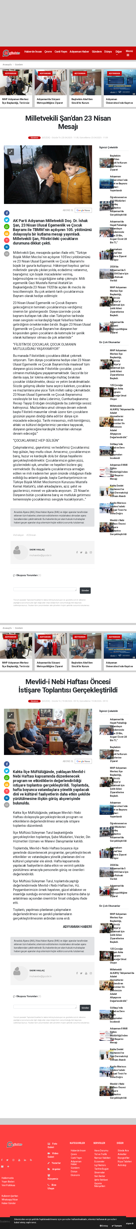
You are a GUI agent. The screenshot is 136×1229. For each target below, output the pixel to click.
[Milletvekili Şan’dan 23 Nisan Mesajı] (48, 174)
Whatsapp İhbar (10, 1199)
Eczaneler (99, 1161)
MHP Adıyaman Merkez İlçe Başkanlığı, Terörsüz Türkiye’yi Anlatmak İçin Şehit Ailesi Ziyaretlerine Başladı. (118, 301)
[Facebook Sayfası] (3, 1160)
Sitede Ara (123, 1150)
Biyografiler (124, 1158)
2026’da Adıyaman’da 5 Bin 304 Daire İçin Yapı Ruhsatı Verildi (119, 273)
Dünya (108, 51)
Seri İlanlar (99, 1176)
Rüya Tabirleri (125, 1161)
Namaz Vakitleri (102, 1158)
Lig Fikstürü (100, 1165)
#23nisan (31, 535)
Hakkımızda (8, 1178)
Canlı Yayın (61, 51)
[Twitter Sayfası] (8, 1160)
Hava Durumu (101, 1150)
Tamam (118, 1226)
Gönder (85, 590)
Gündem (97, 51)
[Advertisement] (68, 23)
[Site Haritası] (3, 1166)
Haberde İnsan (33, 51)
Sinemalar (99, 1172)
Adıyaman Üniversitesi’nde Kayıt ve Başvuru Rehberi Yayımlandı (119, 183)
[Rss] (32, 1160)
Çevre (48, 51)
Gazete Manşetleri (99, 1184)
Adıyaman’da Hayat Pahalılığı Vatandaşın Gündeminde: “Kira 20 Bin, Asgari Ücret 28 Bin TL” (118, 232)
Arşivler (56, 1169)
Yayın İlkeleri (8, 1181)
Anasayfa (7, 64)
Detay (105, 1226)
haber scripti (6, 1225)
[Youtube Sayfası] (20, 1160)
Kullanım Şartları (10, 1196)
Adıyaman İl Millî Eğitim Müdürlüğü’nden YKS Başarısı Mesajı (119, 472)
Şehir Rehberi (101, 1179)
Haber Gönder (9, 1203)
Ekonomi (75, 1175)
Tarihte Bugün (101, 1169)
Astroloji (122, 1165)
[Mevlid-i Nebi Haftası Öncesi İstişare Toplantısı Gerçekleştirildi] (48, 731)
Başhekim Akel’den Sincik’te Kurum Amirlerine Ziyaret (118, 162)
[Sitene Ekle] (9, 1166)
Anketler (122, 1154)
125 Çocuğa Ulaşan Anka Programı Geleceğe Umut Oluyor (118, 392)
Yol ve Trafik (100, 1154)
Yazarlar (56, 1163)
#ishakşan (18, 535)
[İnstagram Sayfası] (14, 1160)
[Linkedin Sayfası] (26, 1160)
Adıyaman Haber (79, 51)
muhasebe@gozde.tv (41, 555)
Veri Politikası (8, 1185)
